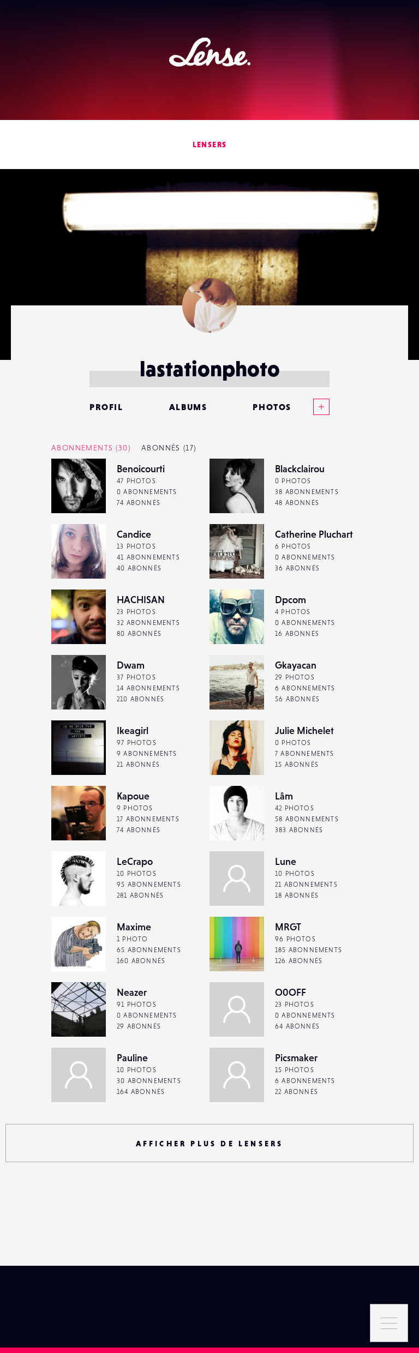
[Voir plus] (310, 407)
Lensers (210, 144)
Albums (188, 407)
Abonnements (90, 447)
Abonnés (168, 447)
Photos (272, 407)
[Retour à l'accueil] (209, 52)
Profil (106, 407)
